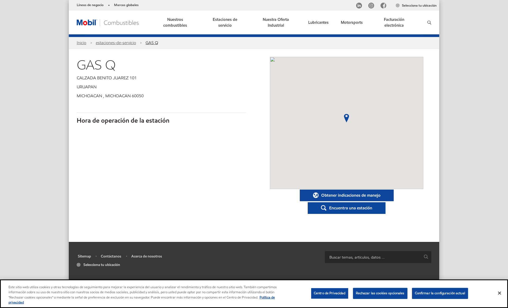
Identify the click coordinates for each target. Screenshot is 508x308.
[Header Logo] (108, 22)
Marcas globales (126, 5)
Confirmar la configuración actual (440, 293)
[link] (394, 22)
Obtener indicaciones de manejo (350, 195)
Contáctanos (111, 256)
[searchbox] (373, 257)
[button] (429, 22)
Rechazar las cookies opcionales (380, 293)
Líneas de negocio (90, 5)
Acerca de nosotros (146, 256)
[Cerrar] (499, 293)
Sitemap (84, 256)
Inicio (81, 42)
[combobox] (378, 257)
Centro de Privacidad (330, 293)
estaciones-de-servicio (116, 42)
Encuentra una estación (350, 208)
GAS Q (152, 42)
